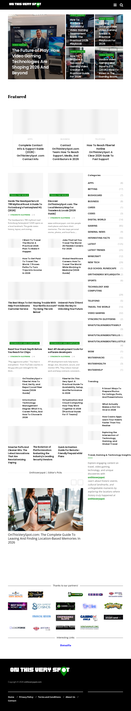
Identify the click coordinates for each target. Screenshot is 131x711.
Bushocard (95, 195)
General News (96, 231)
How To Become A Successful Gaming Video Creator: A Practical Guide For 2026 (79, 66)
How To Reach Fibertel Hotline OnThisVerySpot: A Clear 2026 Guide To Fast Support (101, 152)
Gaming (92, 225)
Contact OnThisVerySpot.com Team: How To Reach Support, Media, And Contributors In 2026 (65, 152)
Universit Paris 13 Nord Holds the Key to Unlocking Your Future (70, 306)
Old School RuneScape (102, 268)
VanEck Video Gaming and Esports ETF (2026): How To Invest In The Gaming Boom (109, 68)
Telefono (100, 139)
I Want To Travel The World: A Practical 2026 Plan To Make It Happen (31, 246)
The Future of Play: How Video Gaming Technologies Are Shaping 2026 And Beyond (35, 62)
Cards (91, 207)
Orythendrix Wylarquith (26, 79)
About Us (70, 697)
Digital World (97, 219)
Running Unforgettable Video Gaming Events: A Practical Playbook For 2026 (108, 33)
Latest (92, 243)
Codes (91, 213)
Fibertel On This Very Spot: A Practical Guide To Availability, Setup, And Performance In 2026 (72, 386)
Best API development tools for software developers (65, 351)
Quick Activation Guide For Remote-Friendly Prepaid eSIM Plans (70, 451)
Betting (92, 189)
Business (65, 139)
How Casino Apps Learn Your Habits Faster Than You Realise (112, 421)
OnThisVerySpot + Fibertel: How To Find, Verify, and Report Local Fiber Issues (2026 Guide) (32, 386)
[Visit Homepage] (25, 5)
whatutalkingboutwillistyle (106, 341)
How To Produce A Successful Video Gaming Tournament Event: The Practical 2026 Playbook (79, 32)
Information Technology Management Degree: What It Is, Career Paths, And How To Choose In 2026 (32, 408)
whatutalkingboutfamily (104, 325)
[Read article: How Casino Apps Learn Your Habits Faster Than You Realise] (94, 419)
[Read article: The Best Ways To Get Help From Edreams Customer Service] (20, 291)
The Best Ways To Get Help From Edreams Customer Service (20, 306)
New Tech (94, 262)
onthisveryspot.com (33, 682)
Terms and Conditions (49, 697)
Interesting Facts (99, 237)
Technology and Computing (24, 343)
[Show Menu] (115, 5)
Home (11, 697)
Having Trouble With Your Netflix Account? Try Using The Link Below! (45, 307)
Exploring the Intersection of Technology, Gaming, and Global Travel (110, 438)
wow (91, 351)
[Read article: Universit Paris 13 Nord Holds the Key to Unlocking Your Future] (70, 291)
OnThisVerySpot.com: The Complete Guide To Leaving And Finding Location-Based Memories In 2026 (44, 538)
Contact (12, 700)
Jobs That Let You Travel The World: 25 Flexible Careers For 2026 (72, 244)
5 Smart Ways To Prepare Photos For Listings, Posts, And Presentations (112, 393)
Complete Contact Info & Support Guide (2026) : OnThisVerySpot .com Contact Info (30, 152)
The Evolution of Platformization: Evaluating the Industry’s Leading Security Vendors (43, 453)
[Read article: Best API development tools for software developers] (65, 333)
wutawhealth (97, 363)
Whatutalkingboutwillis (104, 335)
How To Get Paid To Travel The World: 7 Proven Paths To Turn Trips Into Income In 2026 (32, 266)
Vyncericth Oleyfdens (20, 215)
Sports (92, 280)
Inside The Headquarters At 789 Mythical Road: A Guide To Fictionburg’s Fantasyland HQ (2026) (25, 205)
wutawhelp (95, 369)
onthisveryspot (96, 498)
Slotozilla (65, 645)
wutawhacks (96, 357)
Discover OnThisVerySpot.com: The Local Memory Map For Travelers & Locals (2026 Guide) (62, 207)
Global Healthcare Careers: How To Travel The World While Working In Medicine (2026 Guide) (72, 266)
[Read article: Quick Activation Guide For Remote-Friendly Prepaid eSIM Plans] (70, 435)
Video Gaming (19, 45)
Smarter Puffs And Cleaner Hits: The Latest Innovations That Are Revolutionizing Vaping (18, 454)
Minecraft (94, 256)
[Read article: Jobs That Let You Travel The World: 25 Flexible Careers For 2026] (54, 243)
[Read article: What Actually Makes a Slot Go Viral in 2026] (94, 407)
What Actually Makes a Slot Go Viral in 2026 (111, 407)
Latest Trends (96, 249)
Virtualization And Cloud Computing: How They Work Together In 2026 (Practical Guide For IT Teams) (72, 407)
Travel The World (19, 195)
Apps (30, 139)
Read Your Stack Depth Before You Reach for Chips (25, 351)
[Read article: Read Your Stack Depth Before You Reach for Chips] (25, 333)
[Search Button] (121, 5)
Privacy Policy (26, 697)
